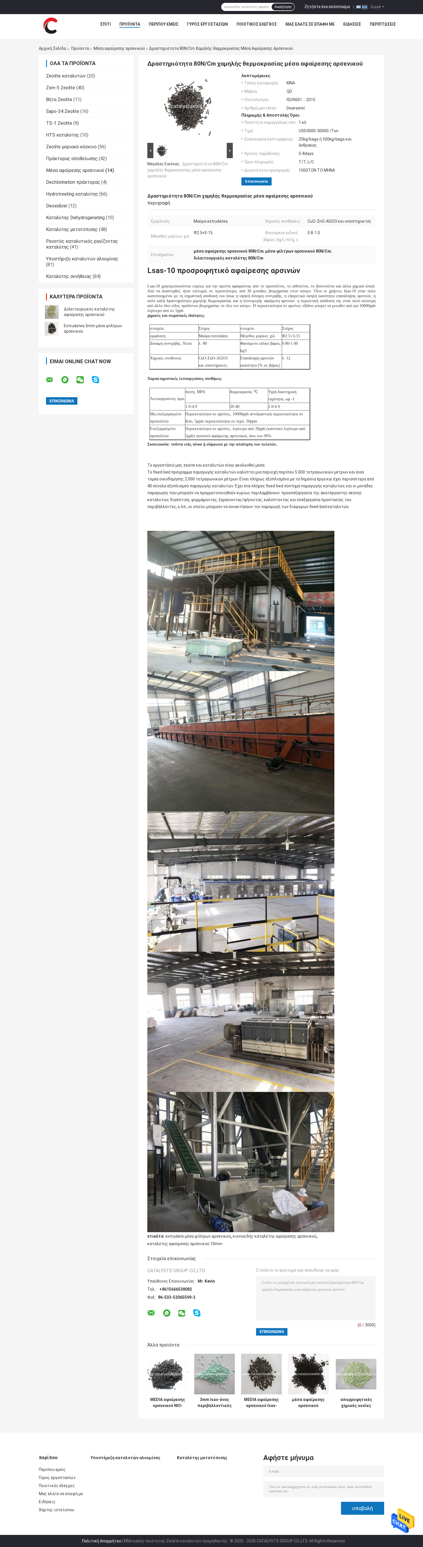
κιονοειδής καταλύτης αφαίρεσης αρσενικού (275, 1236)
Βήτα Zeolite (59, 99)
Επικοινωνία (256, 181)
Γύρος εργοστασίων (207, 24)
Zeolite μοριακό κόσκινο (71, 146)
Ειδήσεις (352, 24)
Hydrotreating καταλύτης (72, 194)
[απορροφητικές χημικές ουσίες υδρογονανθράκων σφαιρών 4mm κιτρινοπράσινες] (356, 1374)
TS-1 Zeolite (59, 123)
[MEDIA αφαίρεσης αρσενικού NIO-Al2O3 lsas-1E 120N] (167, 1374)
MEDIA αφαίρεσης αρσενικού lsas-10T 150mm (261, 1402)
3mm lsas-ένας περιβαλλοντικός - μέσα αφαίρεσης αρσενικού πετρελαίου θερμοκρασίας (214, 1402)
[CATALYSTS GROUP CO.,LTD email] (53, 379)
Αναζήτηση (283, 7)
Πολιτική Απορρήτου (101, 1541)
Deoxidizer (56, 206)
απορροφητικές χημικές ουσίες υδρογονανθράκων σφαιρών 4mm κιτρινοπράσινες (356, 1402)
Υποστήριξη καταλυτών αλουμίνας (82, 259)
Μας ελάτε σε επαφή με (310, 24)
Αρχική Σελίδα (52, 48)
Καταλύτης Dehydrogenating (75, 217)
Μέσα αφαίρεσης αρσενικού (119, 48)
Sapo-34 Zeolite (62, 111)
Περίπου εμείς (163, 24)
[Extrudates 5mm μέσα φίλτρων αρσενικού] (52, 329)
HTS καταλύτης (62, 135)
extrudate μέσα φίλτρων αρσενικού (198, 1236)
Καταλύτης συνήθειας (69, 276)
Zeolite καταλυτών (66, 76)
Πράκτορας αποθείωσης (72, 158)
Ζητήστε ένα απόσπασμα (327, 6)
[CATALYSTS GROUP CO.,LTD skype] (99, 379)
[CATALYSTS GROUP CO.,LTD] (50, 25)
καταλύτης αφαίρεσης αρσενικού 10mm (184, 1243)
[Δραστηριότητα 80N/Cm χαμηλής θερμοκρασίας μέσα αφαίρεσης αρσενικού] (187, 107)
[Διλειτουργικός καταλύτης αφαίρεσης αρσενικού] (52, 312)
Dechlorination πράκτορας (73, 182)
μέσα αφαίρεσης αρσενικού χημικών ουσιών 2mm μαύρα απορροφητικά (308, 1402)
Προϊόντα (129, 24)
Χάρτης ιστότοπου (57, 1510)
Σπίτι (105, 24)
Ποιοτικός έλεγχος (257, 24)
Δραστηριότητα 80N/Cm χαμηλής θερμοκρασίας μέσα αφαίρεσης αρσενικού (187, 170)
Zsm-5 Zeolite (60, 87)
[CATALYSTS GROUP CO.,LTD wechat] (84, 379)
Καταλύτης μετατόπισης (72, 229)
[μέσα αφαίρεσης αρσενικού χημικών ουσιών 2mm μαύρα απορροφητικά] (308, 1374)
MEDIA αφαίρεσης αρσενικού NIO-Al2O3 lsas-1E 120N (167, 1402)
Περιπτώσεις (383, 24)
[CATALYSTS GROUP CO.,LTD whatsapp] (68, 379)
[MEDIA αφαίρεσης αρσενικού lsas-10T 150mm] (261, 1374)
